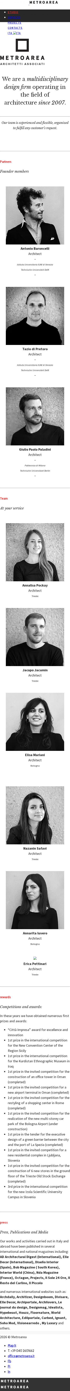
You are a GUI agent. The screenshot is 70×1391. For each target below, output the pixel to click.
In (9, 1372)
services (14, 17)
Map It (12, 1345)
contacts (15, 27)
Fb (9, 1361)
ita (10, 33)
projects (14, 22)
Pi (9, 1366)
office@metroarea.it (21, 1356)
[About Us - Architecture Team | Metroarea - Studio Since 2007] (29, 3)
